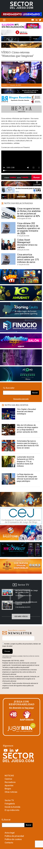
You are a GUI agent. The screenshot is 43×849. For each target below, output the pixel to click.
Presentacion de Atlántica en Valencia (26, 603)
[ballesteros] (21, 533)
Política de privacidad (14, 836)
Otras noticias (11, 792)
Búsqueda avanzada (21, 399)
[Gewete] (21, 358)
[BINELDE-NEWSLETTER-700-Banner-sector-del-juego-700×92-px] (21, 184)
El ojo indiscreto (12, 810)
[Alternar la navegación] (4, 20)
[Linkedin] (36, 20)
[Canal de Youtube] (33, 20)
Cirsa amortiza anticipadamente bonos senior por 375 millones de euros (28, 258)
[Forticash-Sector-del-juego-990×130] (21, 39)
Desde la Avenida (12, 807)
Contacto (9, 842)
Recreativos (10, 782)
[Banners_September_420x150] (21, 567)
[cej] (21, 516)
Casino (4, 85)
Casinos (8, 779)
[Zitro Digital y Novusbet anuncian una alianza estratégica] (8, 414)
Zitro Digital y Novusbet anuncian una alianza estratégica (26, 411)
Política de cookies (13, 839)
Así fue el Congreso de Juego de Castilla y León (26, 591)
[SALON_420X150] (21, 341)
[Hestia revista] (21, 109)
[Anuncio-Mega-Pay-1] (21, 326)
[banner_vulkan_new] (21, 92)
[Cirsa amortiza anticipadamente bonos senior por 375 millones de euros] (8, 259)
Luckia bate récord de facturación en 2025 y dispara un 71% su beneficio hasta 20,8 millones (25, 461)
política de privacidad (25, 644)
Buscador (10, 388)
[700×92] (21, 197)
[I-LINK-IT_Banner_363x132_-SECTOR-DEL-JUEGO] (21, 277)
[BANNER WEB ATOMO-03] (21, 374)
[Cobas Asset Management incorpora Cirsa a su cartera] (8, 244)
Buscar (35, 393)
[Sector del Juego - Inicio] (21, 5)
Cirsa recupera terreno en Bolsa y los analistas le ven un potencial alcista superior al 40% (29, 212)
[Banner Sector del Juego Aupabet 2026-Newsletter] (21, 178)
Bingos (8, 788)
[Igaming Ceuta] (21, 310)
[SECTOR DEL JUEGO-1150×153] (21, 33)
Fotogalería (10, 803)
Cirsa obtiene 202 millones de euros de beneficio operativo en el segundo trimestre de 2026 (28, 228)
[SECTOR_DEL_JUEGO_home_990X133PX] (21, 26)
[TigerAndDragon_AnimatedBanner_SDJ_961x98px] (21, 14)
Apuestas (9, 785)
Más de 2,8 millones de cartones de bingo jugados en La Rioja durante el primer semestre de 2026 (27, 428)
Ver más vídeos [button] (21, 616)
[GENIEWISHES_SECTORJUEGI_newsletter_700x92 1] (21, 46)
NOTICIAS (9, 775)
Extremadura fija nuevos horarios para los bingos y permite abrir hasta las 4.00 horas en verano (28, 444)
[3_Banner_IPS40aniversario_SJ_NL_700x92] (21, 191)
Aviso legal (9, 833)
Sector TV (9, 800)
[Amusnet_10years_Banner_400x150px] (21, 294)
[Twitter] (40, 20)
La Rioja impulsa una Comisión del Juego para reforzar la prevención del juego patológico (27, 477)
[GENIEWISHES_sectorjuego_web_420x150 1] (21, 500)
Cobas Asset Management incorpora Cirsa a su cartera (27, 244)
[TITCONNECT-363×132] (21, 550)
